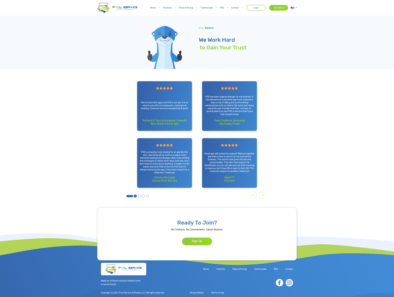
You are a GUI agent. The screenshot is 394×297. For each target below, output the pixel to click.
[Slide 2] (139, 196)
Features (169, 7)
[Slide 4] (147, 196)
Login (256, 7)
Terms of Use (217, 292)
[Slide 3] (143, 196)
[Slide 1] (135, 196)
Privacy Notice (197, 292)
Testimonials (208, 7)
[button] (294, 7)
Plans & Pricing (188, 7)
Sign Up (197, 241)
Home (155, 7)
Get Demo (278, 7)
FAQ (224, 7)
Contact (237, 7)
